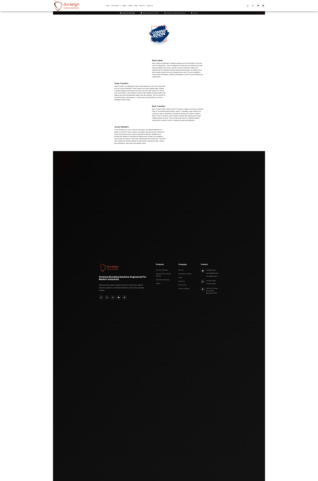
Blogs (136, 5)
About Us (142, 5)
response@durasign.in (212, 273)
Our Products (115, 5)
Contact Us (149, 5)
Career (180, 277)
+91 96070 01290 (211, 284)
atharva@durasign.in (211, 276)
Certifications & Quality (184, 274)
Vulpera (158, 283)
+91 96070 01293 (211, 280)
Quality (124, 5)
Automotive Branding (162, 270)
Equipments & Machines (163, 279)
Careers (130, 5)
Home (107, 5)
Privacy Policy (182, 285)
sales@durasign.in (211, 270)
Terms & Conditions (184, 288)
